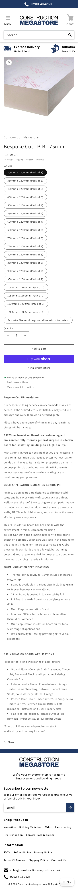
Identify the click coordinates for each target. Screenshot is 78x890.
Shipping (19, 160)
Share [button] (11, 742)
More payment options (39, 367)
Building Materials (30, 827)
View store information (20, 387)
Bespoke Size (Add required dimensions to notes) (38, 320)
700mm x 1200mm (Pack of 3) (25, 238)
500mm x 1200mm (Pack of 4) (25, 205)
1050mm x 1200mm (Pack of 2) (25, 295)
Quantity (8, 328)
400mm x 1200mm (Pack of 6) (25, 188)
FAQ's (7, 852)
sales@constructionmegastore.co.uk (35, 870)
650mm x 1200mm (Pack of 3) (25, 230)
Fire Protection (13, 835)
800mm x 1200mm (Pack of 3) (25, 254)
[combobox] (39, 35)
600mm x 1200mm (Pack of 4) (25, 221)
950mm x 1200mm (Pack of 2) (25, 279)
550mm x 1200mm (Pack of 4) (25, 213)
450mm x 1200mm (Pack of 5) (25, 197)
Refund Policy (22, 852)
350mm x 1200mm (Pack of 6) (25, 180)
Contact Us (58, 860)
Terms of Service (14, 860)
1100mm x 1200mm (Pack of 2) (25, 303)
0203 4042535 (42, 4)
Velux (48, 827)
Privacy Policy (43, 852)
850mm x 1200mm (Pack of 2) (25, 262)
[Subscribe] (70, 807)
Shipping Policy (38, 860)
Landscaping (63, 827)
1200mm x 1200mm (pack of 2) (26, 312)
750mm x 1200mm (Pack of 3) (25, 246)
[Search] (69, 35)
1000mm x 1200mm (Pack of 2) (25, 287)
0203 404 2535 (20, 877)
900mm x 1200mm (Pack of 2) (25, 271)
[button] (8, 20)
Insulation (10, 827)
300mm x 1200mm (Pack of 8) (25, 172)
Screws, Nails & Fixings (40, 835)
